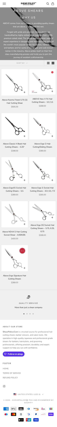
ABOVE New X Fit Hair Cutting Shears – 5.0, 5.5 (42, 100)
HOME (6, 368)
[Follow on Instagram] (4, 386)
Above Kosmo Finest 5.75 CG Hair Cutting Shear (14, 101)
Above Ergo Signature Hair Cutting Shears (14, 277)
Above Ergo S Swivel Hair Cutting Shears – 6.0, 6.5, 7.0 (42, 189)
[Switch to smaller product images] (53, 63)
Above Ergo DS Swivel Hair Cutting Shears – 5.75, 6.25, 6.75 (42, 228)
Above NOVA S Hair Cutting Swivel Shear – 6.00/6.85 (14, 233)
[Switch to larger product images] (48, 63)
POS (31, 400)
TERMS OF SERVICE (12, 373)
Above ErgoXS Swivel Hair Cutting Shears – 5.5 (14, 189)
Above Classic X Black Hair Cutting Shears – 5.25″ (14, 145)
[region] (28, 302)
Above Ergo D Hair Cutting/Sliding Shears (42, 145)
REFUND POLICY (10, 377)
